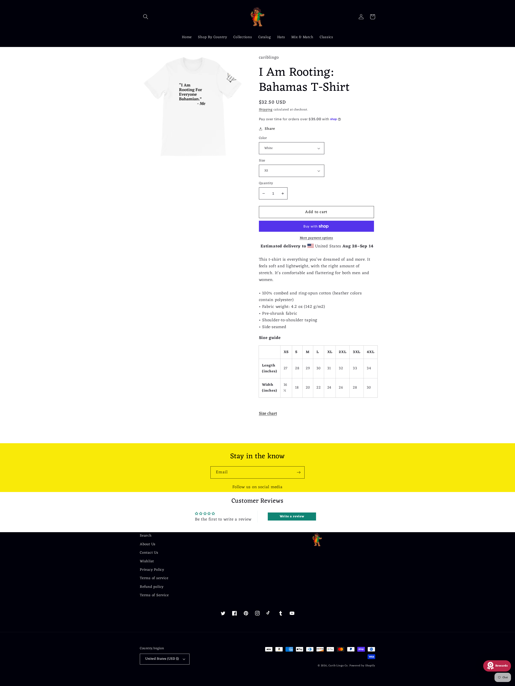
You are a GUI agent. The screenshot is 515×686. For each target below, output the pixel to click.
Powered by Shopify (362, 665)
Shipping (266, 109)
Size (262, 160)
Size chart (268, 413)
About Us (148, 544)
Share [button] (270, 129)
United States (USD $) (162, 659)
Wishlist (147, 561)
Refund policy (152, 587)
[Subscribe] (298, 472)
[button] (145, 16)
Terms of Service (154, 595)
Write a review (292, 516)
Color (263, 138)
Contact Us (149, 552)
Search (146, 536)
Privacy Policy (152, 570)
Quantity (266, 183)
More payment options (316, 238)
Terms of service (154, 578)
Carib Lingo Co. (338, 665)
